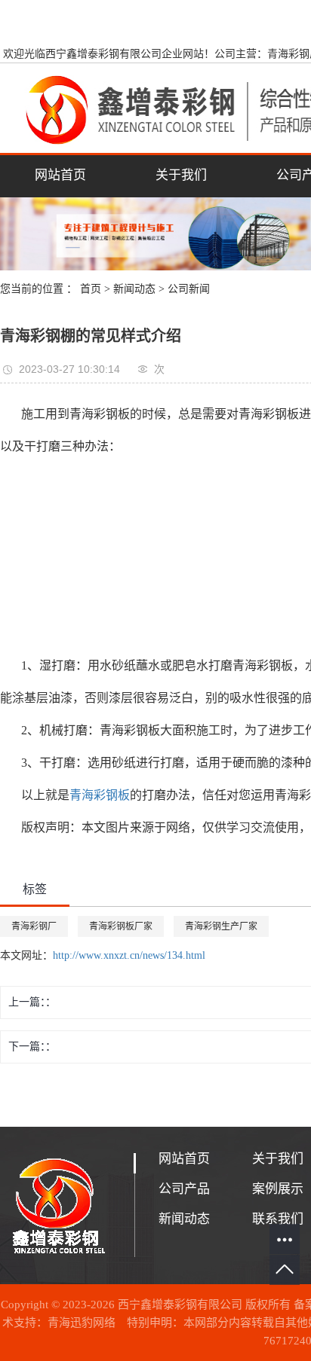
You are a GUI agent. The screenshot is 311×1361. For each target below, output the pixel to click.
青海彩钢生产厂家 (221, 926)
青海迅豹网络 (81, 1323)
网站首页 (60, 175)
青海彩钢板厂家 (120, 926)
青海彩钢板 (99, 795)
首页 (90, 288)
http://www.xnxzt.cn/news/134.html (129, 955)
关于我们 (181, 175)
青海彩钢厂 (34, 926)
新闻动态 (134, 288)
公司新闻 (189, 288)
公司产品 (184, 1189)
